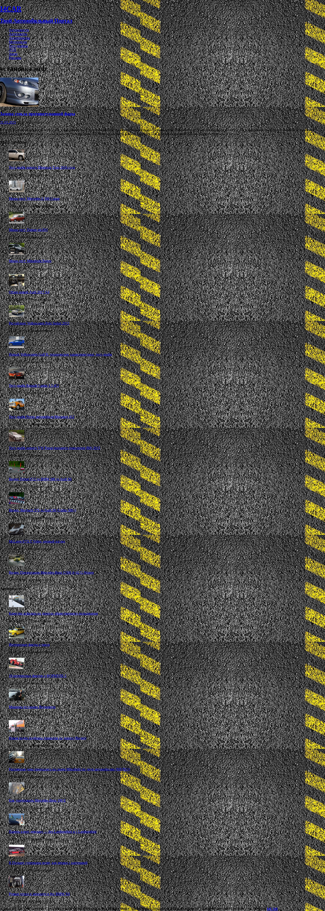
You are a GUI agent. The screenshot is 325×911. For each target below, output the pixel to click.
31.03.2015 (8, 122)
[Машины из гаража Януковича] (16, 699)
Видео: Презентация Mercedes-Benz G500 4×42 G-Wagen (51, 572)
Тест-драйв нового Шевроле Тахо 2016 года (42, 167)
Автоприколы (19, 38)
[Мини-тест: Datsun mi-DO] (16, 222)
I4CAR (272, 909)
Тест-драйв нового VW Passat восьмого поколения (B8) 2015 (54, 448)
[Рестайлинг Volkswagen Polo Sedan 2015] (16, 316)
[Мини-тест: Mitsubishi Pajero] (16, 253)
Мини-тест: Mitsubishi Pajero (30, 261)
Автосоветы (18, 34)
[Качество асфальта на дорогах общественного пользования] (16, 606)
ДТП (12, 50)
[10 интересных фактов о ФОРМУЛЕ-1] (16, 668)
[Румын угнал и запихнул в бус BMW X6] (16, 886)
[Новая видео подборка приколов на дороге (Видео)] (16, 730)
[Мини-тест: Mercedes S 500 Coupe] (16, 191)
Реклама (15, 58)
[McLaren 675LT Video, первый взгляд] (16, 534)
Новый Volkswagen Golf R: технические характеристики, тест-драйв (60, 354)
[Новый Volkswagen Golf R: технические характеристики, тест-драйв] (16, 347)
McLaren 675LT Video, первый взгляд (37, 541)
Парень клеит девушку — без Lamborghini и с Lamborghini (52, 831)
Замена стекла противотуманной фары (37, 113)
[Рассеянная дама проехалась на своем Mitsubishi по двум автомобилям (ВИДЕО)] (16, 762)
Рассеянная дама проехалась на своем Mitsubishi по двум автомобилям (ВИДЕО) (69, 769)
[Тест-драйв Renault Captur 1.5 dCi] (16, 378)
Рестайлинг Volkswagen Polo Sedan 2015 (39, 323)
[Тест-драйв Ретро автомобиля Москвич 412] (16, 409)
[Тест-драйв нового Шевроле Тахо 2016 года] (16, 160)
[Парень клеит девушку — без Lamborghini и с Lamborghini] (16, 824)
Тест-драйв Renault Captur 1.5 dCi (34, 385)
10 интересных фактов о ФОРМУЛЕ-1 (38, 676)
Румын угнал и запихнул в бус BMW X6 (39, 894)
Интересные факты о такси (29, 644)
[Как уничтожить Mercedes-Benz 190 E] (16, 793)
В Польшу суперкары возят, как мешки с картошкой (48, 863)
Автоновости (19, 30)
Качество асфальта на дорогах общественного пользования (53, 613)
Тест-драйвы (18, 46)
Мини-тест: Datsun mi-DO (28, 230)
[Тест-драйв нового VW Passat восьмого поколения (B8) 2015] (16, 440)
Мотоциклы (18, 42)
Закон (13, 54)
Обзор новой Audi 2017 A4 (29, 292)
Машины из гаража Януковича (32, 707)
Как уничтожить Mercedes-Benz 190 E (37, 800)
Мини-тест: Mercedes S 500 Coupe (34, 198)
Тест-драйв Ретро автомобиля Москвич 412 (41, 417)
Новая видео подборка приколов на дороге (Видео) (47, 738)
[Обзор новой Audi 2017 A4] (16, 284)
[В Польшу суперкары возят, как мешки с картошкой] (16, 855)
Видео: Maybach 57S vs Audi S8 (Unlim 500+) (42, 510)
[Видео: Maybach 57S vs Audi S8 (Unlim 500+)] (16, 503)
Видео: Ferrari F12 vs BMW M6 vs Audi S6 (40, 479)
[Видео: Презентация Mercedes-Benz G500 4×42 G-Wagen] (16, 565)
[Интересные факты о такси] (16, 637)
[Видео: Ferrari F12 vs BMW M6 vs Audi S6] (16, 471)
